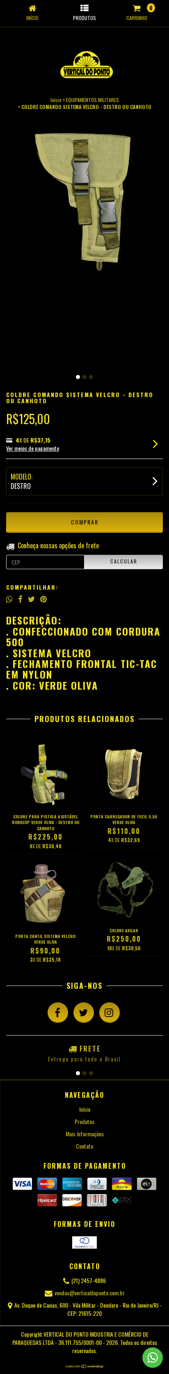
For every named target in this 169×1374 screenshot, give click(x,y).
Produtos (84, 1121)
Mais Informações (85, 1133)
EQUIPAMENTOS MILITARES (92, 99)
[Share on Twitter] (31, 598)
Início (56, 99)
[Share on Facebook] (20, 598)
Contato (84, 1146)
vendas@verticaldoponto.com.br (90, 1292)
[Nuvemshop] (84, 1366)
